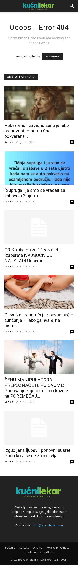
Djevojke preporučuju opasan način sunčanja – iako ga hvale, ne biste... (38, 320)
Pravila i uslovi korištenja (39, 552)
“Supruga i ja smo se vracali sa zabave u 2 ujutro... (34, 193)
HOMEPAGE (52, 56)
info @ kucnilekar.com (47, 525)
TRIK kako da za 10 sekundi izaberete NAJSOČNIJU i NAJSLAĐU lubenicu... (32, 255)
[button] (72, 6)
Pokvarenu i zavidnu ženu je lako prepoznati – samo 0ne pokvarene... (36, 131)
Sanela (8, 142)
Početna (10, 547)
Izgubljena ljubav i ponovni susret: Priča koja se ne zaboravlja (37, 453)
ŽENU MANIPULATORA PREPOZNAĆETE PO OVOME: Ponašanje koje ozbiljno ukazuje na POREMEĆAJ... (36, 388)
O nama (37, 547)
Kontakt (24, 547)
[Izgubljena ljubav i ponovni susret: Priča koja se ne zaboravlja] (39, 428)
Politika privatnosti (58, 547)
